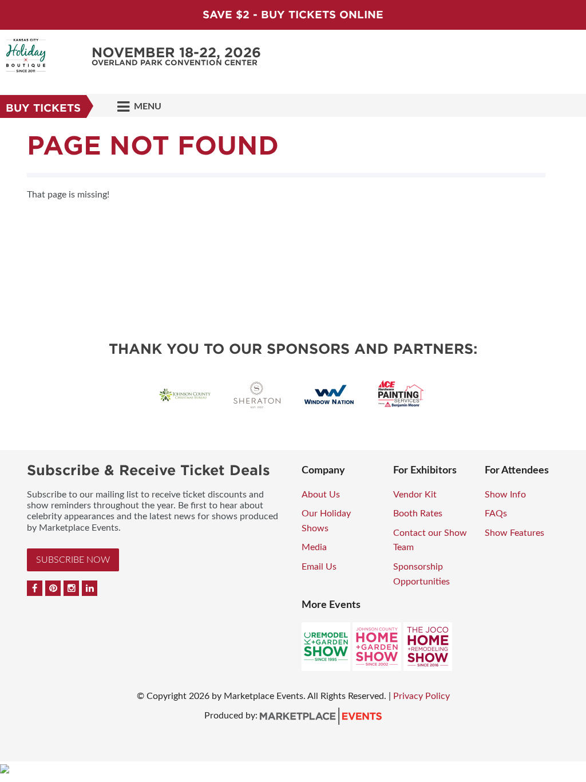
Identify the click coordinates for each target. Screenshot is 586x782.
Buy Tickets (43, 108)
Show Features (514, 533)
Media (314, 547)
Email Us (319, 566)
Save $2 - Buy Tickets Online (293, 15)
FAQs (496, 513)
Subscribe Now (73, 559)
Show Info (505, 494)
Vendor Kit (415, 494)
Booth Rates (417, 513)
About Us (321, 494)
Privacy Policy (421, 696)
